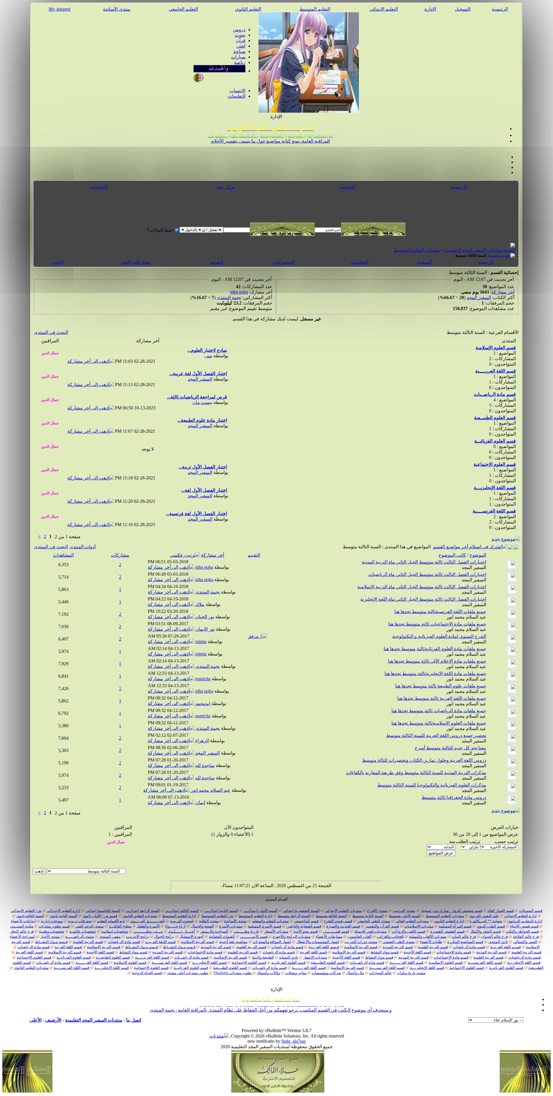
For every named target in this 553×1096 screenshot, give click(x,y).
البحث (58, 262)
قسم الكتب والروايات (408, 931)
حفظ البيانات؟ (160, 230)
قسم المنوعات (530, 910)
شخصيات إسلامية (114, 931)
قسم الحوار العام (500, 910)
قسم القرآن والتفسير (382, 926)
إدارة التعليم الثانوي (449, 921)
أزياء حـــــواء (175, 926)
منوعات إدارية (52, 921)
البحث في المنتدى (51, 332)
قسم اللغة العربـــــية (91, 962)
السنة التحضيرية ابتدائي (301, 910)
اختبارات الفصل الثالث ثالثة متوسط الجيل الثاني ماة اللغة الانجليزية (423, 599)
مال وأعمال (355, 973)
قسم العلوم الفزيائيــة (73, 957)
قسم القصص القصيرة (447, 931)
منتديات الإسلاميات (418, 926)
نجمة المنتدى (229, 297)
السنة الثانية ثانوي (63, 916)
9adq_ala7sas (293, 1041)
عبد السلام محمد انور (466, 617)
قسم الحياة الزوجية (147, 973)
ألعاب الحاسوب (360, 936)
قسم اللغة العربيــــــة (152, 957)
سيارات (238, 56)
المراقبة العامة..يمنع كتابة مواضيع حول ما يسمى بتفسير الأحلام (270, 141)
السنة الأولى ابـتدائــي (260, 910)
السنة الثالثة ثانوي (30, 916)
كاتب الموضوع (452, 555)
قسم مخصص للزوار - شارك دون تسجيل (451, 910)
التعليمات (236, 96)
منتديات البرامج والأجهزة (291, 936)
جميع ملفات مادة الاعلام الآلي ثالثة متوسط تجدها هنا (437, 661)
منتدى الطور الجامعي (373, 921)
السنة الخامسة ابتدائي (103, 910)
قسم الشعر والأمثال (485, 931)
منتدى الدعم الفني (89, 926)
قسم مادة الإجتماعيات (453, 952)
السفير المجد (479, 297)
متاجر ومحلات (295, 973)
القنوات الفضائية (222, 936)
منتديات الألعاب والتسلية (427, 936)
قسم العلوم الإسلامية (129, 962)
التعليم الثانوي (248, 9)
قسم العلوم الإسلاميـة (446, 962)
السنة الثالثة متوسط (331, 916)
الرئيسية (500, 9)
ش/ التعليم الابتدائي (26, 910)
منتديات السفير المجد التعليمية (473, 250)
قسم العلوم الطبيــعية (328, 962)
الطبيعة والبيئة (263, 957)
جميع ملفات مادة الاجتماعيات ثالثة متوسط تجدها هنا (437, 623)
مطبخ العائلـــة (120, 926)
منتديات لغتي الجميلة (370, 931)
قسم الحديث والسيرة (343, 926)
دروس (239, 29)
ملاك (199, 604)
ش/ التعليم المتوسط (217, 916)
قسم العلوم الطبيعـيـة (113, 957)
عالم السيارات (380, 973)
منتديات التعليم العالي (412, 921)
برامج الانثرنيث (137, 936)
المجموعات (284, 262)
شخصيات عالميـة (82, 931)
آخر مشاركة (502, 292)
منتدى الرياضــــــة (79, 936)
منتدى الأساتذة (116, 9)
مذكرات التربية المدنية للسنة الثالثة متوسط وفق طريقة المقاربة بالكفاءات (416, 772)
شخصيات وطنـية (51, 931)
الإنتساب (237, 90)
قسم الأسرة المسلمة (264, 926)
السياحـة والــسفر (214, 931)
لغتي (240, 46)
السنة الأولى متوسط (405, 916)
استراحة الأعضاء (22, 936)
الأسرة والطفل (148, 926)
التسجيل (463, 9)
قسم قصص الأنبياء (524, 926)
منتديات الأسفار (276, 931)
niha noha (239, 292)
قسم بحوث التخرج (338, 921)
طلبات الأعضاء (431, 942)
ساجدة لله (205, 765)
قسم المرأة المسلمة (455, 926)
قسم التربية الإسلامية (360, 947)
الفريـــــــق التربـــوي (147, 921)
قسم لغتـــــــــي (336, 931)
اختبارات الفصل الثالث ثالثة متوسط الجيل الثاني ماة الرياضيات (427, 574)
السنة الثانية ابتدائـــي (221, 910)
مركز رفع (226, 186)
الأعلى (35, 1020)
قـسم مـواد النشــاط (51, 942)
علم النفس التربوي (484, 916)
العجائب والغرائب (390, 936)
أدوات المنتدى (82, 546)
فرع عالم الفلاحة (526, 936)
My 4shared (59, 9)
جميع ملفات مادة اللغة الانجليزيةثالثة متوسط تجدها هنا (435, 673)
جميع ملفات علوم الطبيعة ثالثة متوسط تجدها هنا (440, 685)
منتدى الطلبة (209, 921)
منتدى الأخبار (50, 936)
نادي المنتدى (498, 942)
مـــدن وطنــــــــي (148, 931)
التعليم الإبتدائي (384, 9)
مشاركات (120, 555)
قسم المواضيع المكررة (465, 942)
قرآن (240, 40)
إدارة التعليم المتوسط (255, 916)
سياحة (239, 51)
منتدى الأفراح (377, 910)
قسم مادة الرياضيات (124, 942)
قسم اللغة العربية (68, 947)
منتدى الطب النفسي (398, 942)
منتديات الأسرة (231, 926)
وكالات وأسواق (268, 973)
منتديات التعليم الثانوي (139, 916)
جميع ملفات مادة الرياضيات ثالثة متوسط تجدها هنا (438, 710)
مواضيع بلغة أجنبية (233, 942)
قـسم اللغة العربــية (323, 947)
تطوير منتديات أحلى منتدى (187, 973)
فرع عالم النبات (464, 936)
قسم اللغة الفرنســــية (169, 962)
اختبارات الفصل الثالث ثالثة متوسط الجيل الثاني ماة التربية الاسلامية (421, 586)
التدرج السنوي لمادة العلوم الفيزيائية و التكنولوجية (439, 636)
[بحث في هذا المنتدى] (516, 546)
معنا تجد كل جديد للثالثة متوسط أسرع (450, 747)
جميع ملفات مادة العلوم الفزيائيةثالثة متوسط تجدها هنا (435, 648)
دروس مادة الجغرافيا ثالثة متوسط (454, 797)
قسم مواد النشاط (384, 952)
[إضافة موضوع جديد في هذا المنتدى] (510, 546)
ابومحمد (202, 703)
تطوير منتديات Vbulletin (232, 973)
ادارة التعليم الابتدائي (520, 916)
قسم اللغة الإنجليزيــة (523, 962)
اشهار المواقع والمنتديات (272, 942)
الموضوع (477, 555)
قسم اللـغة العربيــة (160, 942)
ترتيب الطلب (468, 841)
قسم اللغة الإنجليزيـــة (209, 962)
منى (208, 355)
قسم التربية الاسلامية (197, 942)
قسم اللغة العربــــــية (406, 962)
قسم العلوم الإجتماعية (34, 957)
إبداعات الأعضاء (23, 921)
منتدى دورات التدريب (360, 942)
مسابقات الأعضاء (329, 936)
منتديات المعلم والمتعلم (270, 921)
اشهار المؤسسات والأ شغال (317, 942)
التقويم (216, 262)
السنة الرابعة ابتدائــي (143, 910)
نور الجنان (204, 616)
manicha (203, 678)
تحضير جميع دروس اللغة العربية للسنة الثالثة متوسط (436, 735)
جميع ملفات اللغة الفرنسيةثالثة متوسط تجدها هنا (440, 611)
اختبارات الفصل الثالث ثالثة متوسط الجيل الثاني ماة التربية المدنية (424, 562)
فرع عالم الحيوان (494, 936)
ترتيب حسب (506, 841)
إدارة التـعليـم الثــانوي (524, 921)
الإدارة (430, 9)
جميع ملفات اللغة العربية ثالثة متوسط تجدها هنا (441, 698)
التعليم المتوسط (315, 9)
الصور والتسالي (525, 942)
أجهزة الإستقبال (191, 936)
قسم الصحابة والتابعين (303, 926)
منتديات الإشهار (315, 957)
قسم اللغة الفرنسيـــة (485, 962)
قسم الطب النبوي (491, 926)
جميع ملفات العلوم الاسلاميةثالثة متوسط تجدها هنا (438, 723)
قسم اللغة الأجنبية (417, 952)
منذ (452, 841)
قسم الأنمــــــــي (254, 936)
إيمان (200, 802)
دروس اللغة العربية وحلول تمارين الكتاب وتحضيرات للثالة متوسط (424, 760)
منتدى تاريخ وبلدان (411, 973)
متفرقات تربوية (80, 921)
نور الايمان (205, 629)
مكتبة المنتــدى (21, 926)
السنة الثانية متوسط (368, 916)
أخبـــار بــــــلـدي (181, 931)
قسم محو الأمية (305, 931)
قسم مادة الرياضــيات (191, 957)
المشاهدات (63, 555)
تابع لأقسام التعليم (111, 921)
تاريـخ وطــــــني (246, 931)
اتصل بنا (133, 1020)
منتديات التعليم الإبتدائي (343, 910)
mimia (201, 641)
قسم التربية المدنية (397, 947)
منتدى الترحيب (404, 910)
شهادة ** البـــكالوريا (485, 921)
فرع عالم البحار (22, 931)
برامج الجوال (164, 936)
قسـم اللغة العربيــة (505, 947)
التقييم (254, 555)
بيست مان (202, 402)
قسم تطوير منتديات (54, 926)
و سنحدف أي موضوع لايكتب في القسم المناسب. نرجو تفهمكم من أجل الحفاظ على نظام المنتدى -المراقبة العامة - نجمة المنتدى (271, 1010)
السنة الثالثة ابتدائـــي (182, 910)
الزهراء (202, 740)
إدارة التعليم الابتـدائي (63, 910)
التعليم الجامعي (183, 9)
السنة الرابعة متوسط (294, 916)
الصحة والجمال (202, 926)
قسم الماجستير (306, 921)
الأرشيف (53, 1020)
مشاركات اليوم (136, 262)
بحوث (240, 35)
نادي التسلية (288, 957)
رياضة (239, 62)
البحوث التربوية (182, 921)
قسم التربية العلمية (88, 942)
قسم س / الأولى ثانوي (100, 916)
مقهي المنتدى (110, 936)
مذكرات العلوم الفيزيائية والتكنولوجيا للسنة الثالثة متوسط (431, 785)
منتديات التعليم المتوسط (417, 250)
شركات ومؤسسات (326, 973)
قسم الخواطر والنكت (522, 931)
